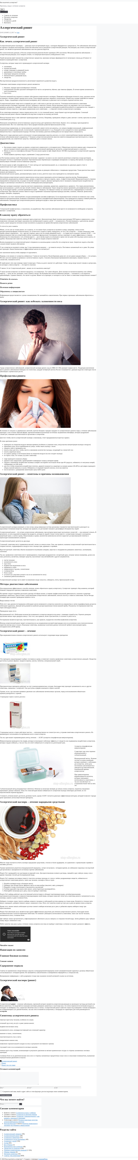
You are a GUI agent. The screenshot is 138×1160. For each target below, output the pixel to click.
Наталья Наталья (10, 1123)
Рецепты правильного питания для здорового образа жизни (21, 1124)
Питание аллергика (10, 17)
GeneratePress (42, 1159)
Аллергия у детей (10, 21)
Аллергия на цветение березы (26, 1114)
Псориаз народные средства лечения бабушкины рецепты (21, 1121)
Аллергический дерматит (13, 1134)
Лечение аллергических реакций (15, 1150)
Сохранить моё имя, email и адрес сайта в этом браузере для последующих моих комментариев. (35, 1091)
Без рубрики (8, 1145)
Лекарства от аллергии (12, 1148)
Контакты (7, 23)
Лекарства (7, 19)
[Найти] (20, 1104)
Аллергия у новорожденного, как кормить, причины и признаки (22, 1117)
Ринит (4, 1063)
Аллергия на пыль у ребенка (26, 1113)
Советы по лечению (11, 15)
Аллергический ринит (9, 1061)
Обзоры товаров (9, 1152)
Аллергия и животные (11, 1137)
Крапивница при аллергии (13, 1146)
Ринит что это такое (8, 1065)
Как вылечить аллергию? (8, 2)
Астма (6, 1143)
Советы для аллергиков (12, 1155)
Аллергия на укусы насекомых (14, 1139)
